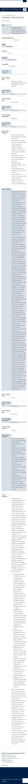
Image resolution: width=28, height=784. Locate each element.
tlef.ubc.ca (9, 760)
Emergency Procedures (7, 779)
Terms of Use (16, 779)
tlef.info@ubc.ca (9, 761)
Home (3, 15)
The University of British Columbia (10, 3)
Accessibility (4, 781)
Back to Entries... (6, 20)
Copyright (22, 779)
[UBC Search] (24, 2)
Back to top (5, 765)
